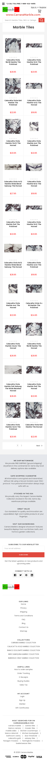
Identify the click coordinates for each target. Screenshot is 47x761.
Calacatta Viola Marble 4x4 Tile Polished (34, 143)
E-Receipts (23, 677)
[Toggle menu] (3, 3)
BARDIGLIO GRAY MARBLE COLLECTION (23, 658)
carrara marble (14, 725)
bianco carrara (14, 728)
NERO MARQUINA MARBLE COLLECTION (23, 654)
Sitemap (23, 631)
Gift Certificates (22, 708)
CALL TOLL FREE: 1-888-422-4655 (21, 4)
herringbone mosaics (31, 741)
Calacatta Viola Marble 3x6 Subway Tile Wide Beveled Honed (13, 387)
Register (43, 7)
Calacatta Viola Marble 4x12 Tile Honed (34, 102)
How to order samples (23, 669)
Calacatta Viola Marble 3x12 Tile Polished (34, 62)
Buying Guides (23, 681)
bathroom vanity (13, 736)
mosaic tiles (30, 728)
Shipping (23, 612)
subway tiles (30, 738)
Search (41, 20)
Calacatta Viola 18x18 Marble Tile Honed (34, 346)
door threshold (31, 736)
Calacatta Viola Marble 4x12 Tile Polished (34, 265)
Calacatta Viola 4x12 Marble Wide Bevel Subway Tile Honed (13, 183)
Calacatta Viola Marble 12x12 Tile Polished (13, 427)
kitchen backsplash (30, 733)
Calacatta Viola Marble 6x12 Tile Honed (34, 183)
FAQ (23, 619)
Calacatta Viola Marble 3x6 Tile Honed (34, 386)
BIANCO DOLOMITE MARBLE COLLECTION (23, 650)
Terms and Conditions (23, 615)
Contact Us (23, 627)
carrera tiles (30, 725)
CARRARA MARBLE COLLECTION (23, 642)
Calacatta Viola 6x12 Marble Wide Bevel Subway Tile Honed (13, 265)
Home (23, 604)
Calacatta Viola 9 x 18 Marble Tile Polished (34, 305)
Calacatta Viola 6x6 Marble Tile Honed (34, 426)
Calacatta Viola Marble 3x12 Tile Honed (34, 224)
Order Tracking (23, 673)
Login (22, 696)
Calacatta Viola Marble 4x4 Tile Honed (13, 305)
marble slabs (11, 730)
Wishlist (22, 704)
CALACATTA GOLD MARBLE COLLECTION (23, 646)
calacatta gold (14, 738)
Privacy (23, 608)
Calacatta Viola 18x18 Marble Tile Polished (13, 62)
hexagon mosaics (11, 741)
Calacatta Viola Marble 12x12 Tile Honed (13, 143)
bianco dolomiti (12, 733)
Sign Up (22, 700)
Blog (23, 623)
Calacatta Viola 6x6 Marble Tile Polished (13, 102)
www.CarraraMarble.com (23, 14)
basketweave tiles (23, 743)
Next (38, 445)
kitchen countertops (29, 730)
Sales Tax (23, 685)
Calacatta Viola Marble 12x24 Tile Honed (13, 346)
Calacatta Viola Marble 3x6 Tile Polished (13, 224)
